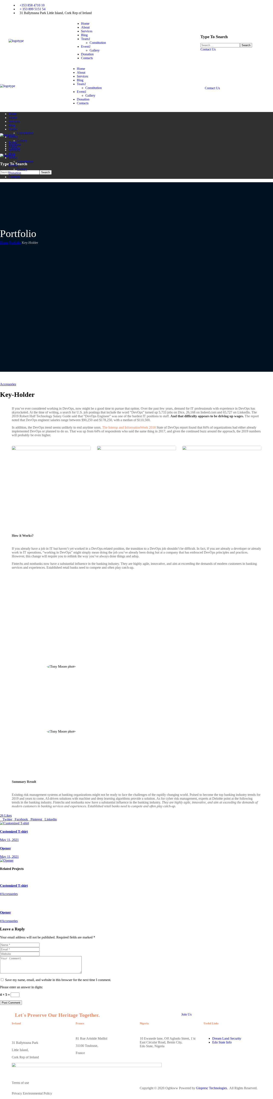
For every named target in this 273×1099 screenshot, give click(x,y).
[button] (232, 49)
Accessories (8, 384)
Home (4, 242)
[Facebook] (152, 8)
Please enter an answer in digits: (21, 987)
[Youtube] (141, 8)
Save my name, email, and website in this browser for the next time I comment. (58, 980)
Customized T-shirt (14, 885)
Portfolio (15, 242)
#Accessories (9, 894)
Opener (5, 912)
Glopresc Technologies (211, 1088)
